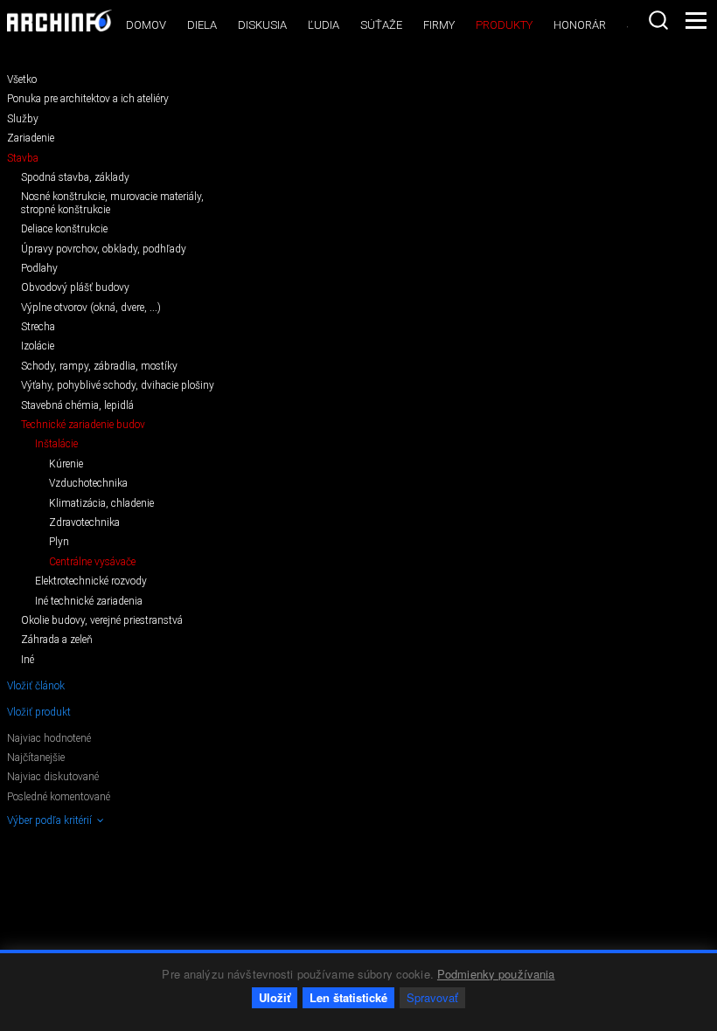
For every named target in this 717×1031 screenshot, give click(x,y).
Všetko (22, 79)
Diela (202, 24)
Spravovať (432, 997)
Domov (146, 24)
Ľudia (323, 24)
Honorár (579, 24)
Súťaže (381, 24)
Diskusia (262, 24)
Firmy (439, 24)
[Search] (658, 20)
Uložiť (274, 997)
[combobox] (658, 20)
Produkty (504, 24)
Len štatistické (348, 997)
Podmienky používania (496, 973)
